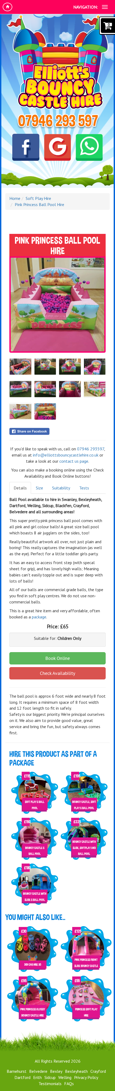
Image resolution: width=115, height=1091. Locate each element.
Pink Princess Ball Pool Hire (39, 204)
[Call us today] (57, 121)
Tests (84, 488)
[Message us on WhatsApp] (89, 149)
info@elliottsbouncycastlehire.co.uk (65, 455)
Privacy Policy (86, 1077)
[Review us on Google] (57, 149)
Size (39, 488)
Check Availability (57, 673)
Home (14, 198)
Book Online (57, 658)
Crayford (98, 1071)
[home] (7, 7)
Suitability (61, 488)
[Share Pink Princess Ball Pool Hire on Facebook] (57, 431)
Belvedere (38, 1071)
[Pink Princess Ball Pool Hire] (57, 304)
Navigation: (85, 7)
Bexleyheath (76, 1071)
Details (20, 488)
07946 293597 (90, 448)
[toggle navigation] (105, 7)
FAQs (69, 1083)
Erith (37, 1077)
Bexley (56, 1071)
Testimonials (50, 1083)
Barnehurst (16, 1071)
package (39, 616)
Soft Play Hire (38, 198)
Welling (64, 1077)
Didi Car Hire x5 (32, 964)
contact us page (73, 461)
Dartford (22, 1077)
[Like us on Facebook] (25, 149)
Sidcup (50, 1077)
